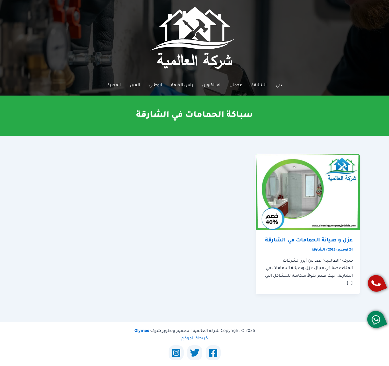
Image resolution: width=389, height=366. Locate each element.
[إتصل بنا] (376, 283)
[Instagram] (176, 352)
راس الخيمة (182, 85)
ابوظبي (155, 85)
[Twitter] (194, 352)
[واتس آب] (376, 319)
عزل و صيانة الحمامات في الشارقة (309, 240)
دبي (279, 85)
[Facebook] (213, 352)
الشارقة (259, 85)
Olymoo (141, 331)
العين (135, 85)
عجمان (236, 85)
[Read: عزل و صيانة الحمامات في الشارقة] (308, 192)
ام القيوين (211, 85)
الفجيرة (114, 85)
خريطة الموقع (194, 338)
